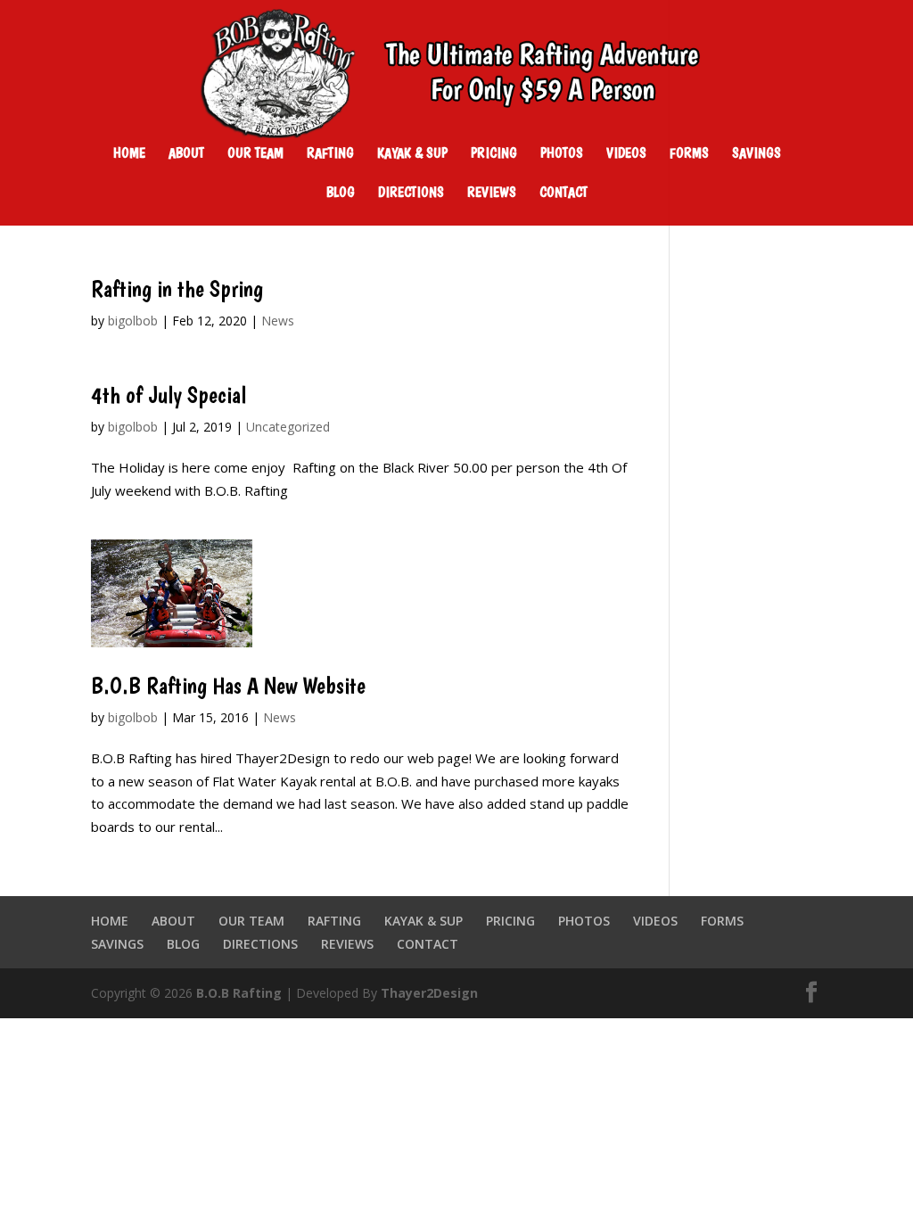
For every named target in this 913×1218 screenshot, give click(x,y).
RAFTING (330, 154)
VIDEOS (626, 154)
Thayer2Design (429, 992)
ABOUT (186, 154)
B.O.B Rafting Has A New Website (228, 685)
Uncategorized (288, 426)
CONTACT (563, 193)
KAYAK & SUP (412, 154)
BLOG (340, 193)
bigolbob (133, 320)
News (277, 320)
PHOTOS (561, 154)
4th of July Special (168, 394)
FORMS (689, 154)
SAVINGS (756, 154)
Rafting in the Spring (177, 288)
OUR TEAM (255, 154)
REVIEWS (491, 193)
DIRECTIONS (411, 193)
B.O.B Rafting (239, 992)
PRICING (494, 154)
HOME (129, 154)
